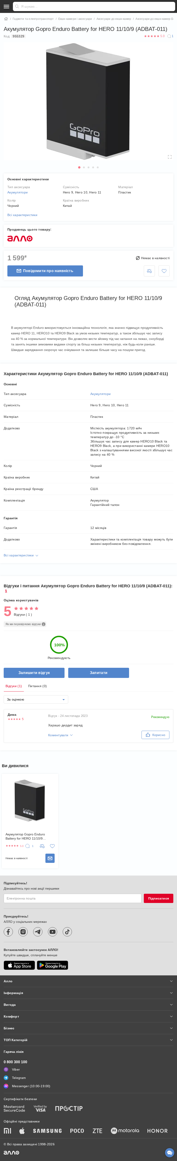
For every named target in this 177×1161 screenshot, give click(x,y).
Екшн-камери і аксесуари (75, 19)
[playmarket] (52, 965)
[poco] (77, 1131)
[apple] (22, 1131)
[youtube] (52, 931)
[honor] (158, 1131)
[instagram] (23, 931)
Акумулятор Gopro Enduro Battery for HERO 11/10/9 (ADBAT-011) (25, 836)
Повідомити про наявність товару (50, 858)
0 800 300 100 (15, 1062)
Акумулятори (17, 192)
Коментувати (58, 735)
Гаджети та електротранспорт (33, 19)
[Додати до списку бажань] (164, 270)
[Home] (6, 19)
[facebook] (8, 931)
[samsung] (47, 1131)
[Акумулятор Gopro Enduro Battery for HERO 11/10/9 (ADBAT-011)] (30, 800)
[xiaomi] (7, 1131)
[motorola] (125, 1131)
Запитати (98, 673)
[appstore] (19, 965)
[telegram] (37, 931)
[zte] (97, 1131)
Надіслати (17, 6)
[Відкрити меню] (6, 6)
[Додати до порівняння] (149, 270)
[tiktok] (67, 931)
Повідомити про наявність (48, 271)
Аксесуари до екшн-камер (114, 19)
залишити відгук (34, 673)
